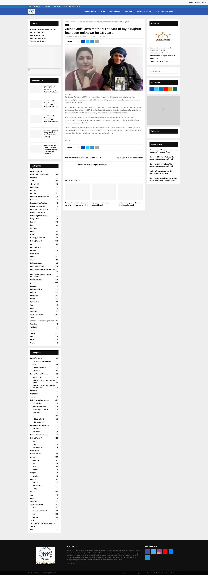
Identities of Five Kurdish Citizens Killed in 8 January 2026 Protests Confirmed (50, 149)
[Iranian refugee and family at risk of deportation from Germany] (36, 134)
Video (32, 337)
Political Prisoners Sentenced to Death (43, 269)
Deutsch (197, 2)
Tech (32, 318)
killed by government (37, 238)
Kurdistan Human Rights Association (77, 36)
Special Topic (35, 302)
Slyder (32, 299)
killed (32, 235)
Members (72, 6)
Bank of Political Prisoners (39, 174)
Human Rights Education (38, 216)
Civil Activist (34, 184)
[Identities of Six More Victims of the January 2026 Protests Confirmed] (36, 104)
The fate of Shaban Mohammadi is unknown (83, 158)
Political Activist (36, 263)
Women (33, 340)
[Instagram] (159, 551)
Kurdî (191, 2)
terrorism (33, 324)
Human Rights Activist (38, 212)
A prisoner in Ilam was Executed (130, 158)
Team (78, 6)
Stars (32, 308)
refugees (33, 286)
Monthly (33, 250)
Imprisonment (114, 11)
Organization (57, 6)
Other (32, 257)
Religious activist (36, 289)
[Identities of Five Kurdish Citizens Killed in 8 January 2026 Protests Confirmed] (36, 149)
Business (33, 178)
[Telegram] (147, 557)
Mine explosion (35, 247)
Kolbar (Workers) (36, 241)
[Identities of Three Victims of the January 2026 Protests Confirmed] (36, 119)
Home (103, 11)
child (32, 181)
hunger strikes (35, 219)
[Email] (171, 551)
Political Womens (36, 280)
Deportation (34, 187)
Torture (32, 330)
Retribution (34, 295)
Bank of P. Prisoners (164, 11)
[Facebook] (147, 551)
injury (32, 225)
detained (33, 190)
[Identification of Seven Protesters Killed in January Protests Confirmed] (36, 89)
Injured (32, 222)
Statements (34, 311)
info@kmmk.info (80, 563)
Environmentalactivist (38, 206)
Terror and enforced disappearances (42, 321)
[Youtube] (165, 551)
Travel (32, 333)
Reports (128, 11)
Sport (32, 305)
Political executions (37, 266)
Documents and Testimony (39, 203)
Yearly (32, 343)
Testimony (34, 327)
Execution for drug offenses (39, 209)
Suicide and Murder (37, 314)
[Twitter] (153, 551)
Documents (34, 200)
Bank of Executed (144, 11)
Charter (65, 6)
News (67, 25)
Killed (32, 231)
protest (32, 283)
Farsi (204, 2)
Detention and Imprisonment (40, 196)
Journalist (33, 228)
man (31, 244)
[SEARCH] (175, 71)
